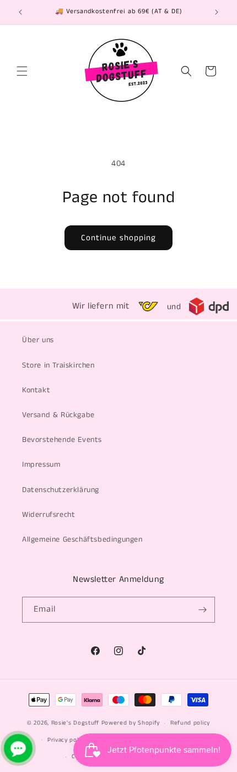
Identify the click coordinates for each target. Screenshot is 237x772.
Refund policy (190, 723)
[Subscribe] (202, 610)
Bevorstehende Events (62, 439)
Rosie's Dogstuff (75, 723)
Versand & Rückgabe (58, 414)
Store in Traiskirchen (58, 365)
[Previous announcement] (20, 12)
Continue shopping (118, 238)
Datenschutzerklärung (60, 489)
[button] (22, 71)
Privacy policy (67, 740)
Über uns (38, 339)
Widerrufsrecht (48, 514)
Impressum (41, 464)
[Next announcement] (216, 12)
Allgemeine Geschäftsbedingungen (82, 539)
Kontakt (36, 390)
